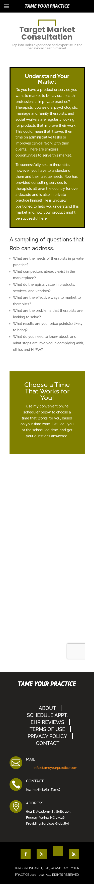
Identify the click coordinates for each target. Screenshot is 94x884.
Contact (47, 743)
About (47, 708)
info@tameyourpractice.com (55, 768)
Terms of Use (47, 729)
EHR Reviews (47, 722)
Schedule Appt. (47, 715)
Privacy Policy (47, 736)
